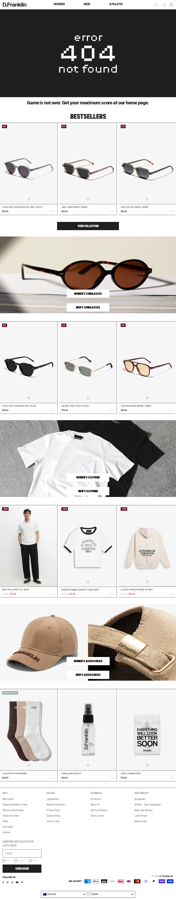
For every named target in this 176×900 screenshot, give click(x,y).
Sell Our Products (99, 810)
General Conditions (56, 805)
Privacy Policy (53, 810)
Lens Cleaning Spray (131, 774)
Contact (6, 832)
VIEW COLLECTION (88, 226)
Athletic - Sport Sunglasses (148, 805)
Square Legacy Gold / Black (75, 406)
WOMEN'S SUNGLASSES (88, 293)
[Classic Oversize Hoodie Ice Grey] (147, 546)
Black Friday (141, 821)
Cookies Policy (54, 816)
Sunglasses (140, 799)
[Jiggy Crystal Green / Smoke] (147, 163)
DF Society (96, 799)
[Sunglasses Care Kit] (88, 729)
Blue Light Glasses (143, 810)
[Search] (156, 4)
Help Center (8, 799)
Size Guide (8, 827)
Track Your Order (11, 816)
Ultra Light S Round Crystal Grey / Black (22, 207)
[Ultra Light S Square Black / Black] (28, 362)
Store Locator (97, 816)
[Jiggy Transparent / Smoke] (88, 163)
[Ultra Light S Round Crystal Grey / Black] (28, 163)
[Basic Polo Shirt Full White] (28, 546)
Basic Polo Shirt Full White (15, 590)
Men (8, 860)
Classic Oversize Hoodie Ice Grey (137, 590)
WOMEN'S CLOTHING (88, 477)
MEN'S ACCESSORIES (88, 674)
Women (21, 860)
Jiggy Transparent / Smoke (74, 207)
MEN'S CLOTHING (88, 491)
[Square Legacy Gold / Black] (88, 362)
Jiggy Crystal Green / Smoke (134, 207)
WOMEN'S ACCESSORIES (88, 661)
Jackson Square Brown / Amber (136, 406)
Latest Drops (141, 816)
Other (35, 860)
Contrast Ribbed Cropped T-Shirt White (80, 590)
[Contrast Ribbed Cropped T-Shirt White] (88, 546)
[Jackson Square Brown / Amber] (147, 362)
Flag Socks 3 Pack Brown (14, 774)
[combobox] (64, 894)
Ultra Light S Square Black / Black (19, 406)
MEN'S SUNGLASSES (88, 307)
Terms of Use (53, 821)
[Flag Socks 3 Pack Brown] (28, 729)
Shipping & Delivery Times (15, 805)
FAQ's (5, 821)
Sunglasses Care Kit (71, 774)
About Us (95, 805)
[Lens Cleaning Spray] (147, 729)
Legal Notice (53, 799)
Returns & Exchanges (13, 810)
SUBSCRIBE (22, 868)
